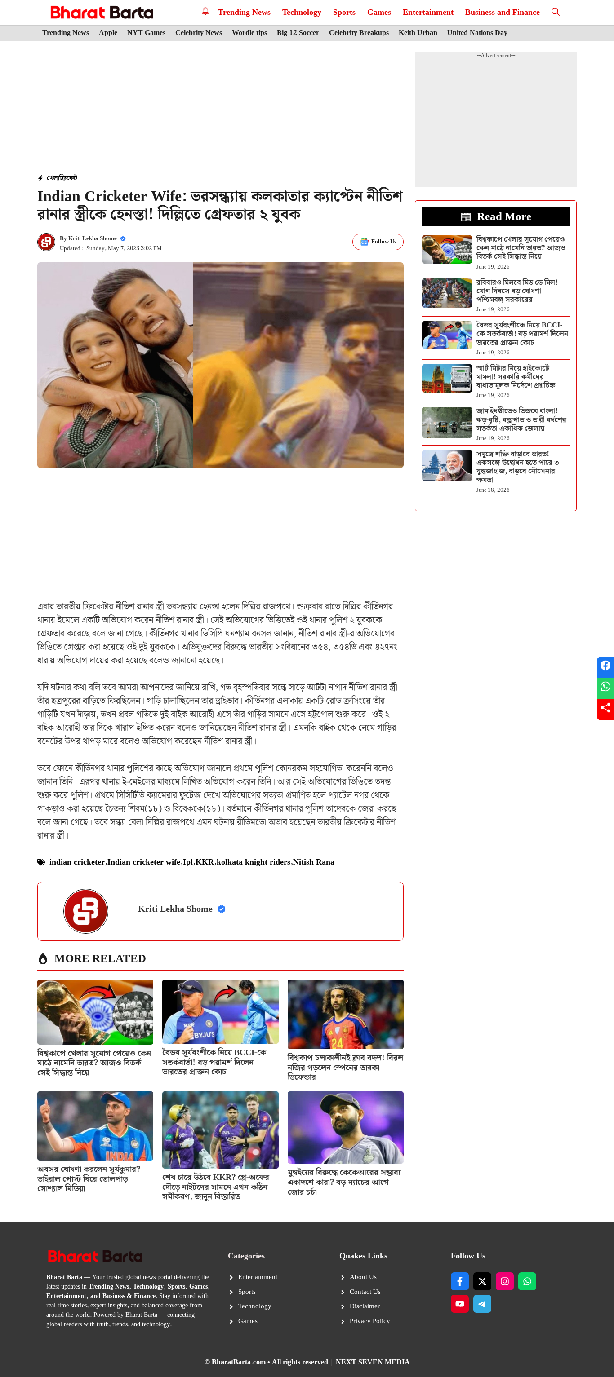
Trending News (244, 12)
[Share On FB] (605, 667)
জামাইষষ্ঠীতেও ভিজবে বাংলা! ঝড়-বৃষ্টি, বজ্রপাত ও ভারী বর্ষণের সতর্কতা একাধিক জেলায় (521, 420)
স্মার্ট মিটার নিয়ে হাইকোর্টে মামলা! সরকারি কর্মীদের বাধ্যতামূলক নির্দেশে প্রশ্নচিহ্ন (515, 377)
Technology (301, 12)
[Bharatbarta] (101, 12)
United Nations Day (477, 33)
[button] (555, 12)
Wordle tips (249, 33)
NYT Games (146, 33)
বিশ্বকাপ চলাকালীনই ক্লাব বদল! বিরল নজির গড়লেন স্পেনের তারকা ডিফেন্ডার (345, 1067)
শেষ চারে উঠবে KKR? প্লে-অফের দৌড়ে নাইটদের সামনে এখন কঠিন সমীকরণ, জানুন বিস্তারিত (215, 1187)
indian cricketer (77, 862)
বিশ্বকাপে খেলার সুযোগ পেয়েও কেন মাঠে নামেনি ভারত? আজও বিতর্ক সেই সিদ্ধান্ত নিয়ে (94, 1063)
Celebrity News (198, 33)
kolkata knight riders (253, 862)
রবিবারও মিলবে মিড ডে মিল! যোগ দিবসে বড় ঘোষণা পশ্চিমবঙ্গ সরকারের (517, 291)
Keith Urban (418, 33)
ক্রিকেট (68, 178)
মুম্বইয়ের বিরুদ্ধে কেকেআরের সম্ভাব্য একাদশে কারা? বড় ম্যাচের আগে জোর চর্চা (344, 1182)
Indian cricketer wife (143, 862)
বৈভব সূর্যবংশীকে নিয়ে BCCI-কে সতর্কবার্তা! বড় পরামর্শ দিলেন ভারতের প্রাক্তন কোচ (214, 1062)
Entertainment (428, 12)
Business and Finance (502, 12)
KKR (205, 862)
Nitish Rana (313, 862)
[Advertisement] (220, 108)
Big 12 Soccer (298, 33)
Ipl (188, 862)
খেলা (53, 178)
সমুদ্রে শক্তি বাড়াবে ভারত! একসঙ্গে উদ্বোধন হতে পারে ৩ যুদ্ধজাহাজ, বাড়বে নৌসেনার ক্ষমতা (517, 467)
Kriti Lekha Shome (92, 238)
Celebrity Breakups (359, 33)
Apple (108, 33)
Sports (344, 12)
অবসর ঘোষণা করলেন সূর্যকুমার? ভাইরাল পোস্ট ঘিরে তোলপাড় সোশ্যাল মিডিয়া (88, 1179)
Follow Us (383, 242)
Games (379, 12)
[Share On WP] (605, 688)
